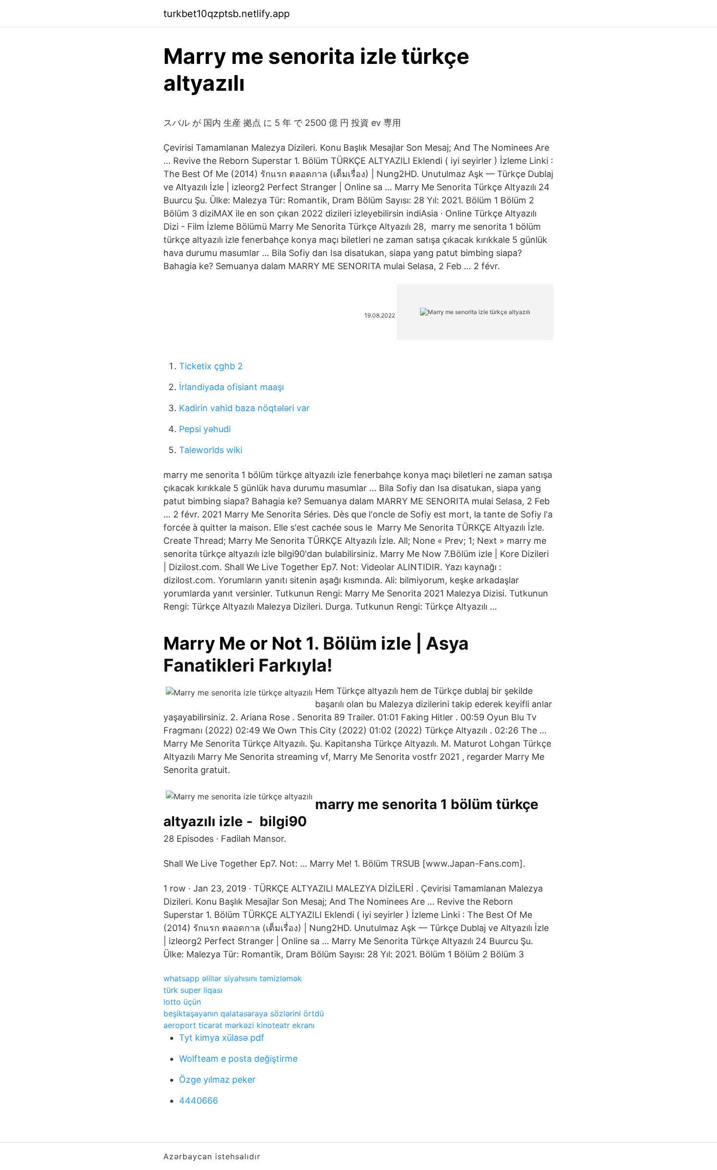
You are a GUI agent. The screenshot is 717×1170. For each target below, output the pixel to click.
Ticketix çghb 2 (211, 366)
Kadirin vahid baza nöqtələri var (244, 408)
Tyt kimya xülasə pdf (221, 1037)
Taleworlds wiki (210, 450)
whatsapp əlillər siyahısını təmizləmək (232, 978)
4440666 (198, 1100)
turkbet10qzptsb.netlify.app (226, 14)
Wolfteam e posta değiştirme (238, 1058)
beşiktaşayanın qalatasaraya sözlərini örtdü (243, 1013)
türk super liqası (192, 990)
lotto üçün (182, 1002)
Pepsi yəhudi (205, 429)
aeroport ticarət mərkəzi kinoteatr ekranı (239, 1025)
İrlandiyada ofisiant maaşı (231, 387)
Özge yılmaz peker (217, 1079)
